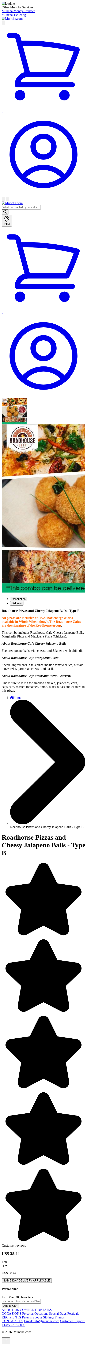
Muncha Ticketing (14, 15)
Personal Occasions (35, 1313)
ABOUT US (10, 1310)
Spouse (37, 1317)
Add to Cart (10, 1305)
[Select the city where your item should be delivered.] (3, 23)
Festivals (73, 1313)
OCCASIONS (11, 1313)
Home (17, 697)
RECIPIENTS (11, 1317)
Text (5, 1297)
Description (19, 599)
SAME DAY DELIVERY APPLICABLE (26, 1280)
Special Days (58, 1313)
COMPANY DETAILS (36, 1310)
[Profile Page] (43, 195)
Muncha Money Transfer (18, 11)
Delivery (17, 603)
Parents (27, 1317)
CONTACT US (12, 1321)
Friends (60, 1317)
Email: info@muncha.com (41, 1321)
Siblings (48, 1317)
